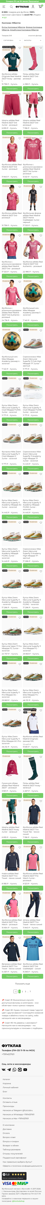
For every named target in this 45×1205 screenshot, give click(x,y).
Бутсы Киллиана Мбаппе (13, 27)
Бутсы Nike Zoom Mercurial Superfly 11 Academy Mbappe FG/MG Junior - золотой (32, 505)
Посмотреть (12, 88)
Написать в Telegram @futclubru (18, 1110)
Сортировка (8, 40)
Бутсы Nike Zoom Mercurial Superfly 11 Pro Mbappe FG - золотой (32, 647)
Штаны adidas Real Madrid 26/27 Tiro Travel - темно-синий (32, 922)
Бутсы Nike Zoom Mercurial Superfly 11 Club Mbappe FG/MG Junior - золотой (11, 408)
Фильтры (27, 40)
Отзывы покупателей (13, 1153)
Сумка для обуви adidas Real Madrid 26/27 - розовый (10, 785)
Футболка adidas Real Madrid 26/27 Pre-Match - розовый (12, 922)
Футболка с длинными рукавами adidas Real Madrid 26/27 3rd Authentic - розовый (11, 312)
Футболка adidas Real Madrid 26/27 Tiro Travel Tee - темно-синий (33, 830)
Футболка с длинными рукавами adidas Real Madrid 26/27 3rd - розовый (11, 265)
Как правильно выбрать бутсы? (17, 1162)
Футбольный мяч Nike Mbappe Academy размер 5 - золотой (32, 311)
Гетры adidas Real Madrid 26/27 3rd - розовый (31, 76)
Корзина (7, 1083)
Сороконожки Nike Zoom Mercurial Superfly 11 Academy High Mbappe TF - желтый (32, 553)
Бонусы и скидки (11, 1141)
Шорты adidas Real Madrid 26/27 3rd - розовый (31, 122)
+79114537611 (8, 1054)
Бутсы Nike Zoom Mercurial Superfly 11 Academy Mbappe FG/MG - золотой (32, 600)
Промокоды (8, 1106)
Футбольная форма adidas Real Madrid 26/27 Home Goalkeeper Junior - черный (32, 217)
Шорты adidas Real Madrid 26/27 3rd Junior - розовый (10, 122)
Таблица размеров (11, 1149)
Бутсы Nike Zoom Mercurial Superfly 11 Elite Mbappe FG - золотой (32, 693)
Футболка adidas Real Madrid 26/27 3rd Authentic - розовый (33, 264)
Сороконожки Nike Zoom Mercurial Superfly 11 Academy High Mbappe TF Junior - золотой (32, 456)
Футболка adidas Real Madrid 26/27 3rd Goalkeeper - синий (33, 966)
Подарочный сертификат (14, 1158)
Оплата (6, 1133)
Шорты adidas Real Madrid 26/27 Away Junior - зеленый (10, 829)
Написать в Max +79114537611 (16, 1118)
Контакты (7, 1098)
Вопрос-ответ (9, 1137)
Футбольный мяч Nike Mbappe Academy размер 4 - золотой (11, 360)
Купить (14, 84)
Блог (5, 1091)
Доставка (7, 1129)
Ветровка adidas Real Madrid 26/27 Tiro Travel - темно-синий (11, 966)
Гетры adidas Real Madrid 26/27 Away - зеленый (32, 785)
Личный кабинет (10, 1087)
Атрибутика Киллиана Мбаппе (24, 30)
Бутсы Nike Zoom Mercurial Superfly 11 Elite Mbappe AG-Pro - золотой (12, 739)
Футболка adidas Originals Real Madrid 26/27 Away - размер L (11, 77)
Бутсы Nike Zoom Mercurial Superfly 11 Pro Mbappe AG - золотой (11, 693)
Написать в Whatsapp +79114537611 (18, 1114)
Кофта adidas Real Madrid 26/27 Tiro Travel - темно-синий (11, 875)
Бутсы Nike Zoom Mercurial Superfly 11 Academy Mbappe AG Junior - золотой (11, 503)
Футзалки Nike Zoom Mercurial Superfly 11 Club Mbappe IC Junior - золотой (11, 455)
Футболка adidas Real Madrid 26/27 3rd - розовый (12, 215)
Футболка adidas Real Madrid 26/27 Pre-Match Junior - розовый (33, 876)
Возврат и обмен (11, 1145)
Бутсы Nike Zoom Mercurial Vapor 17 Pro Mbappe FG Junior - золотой (12, 647)
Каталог (6, 1079)
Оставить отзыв (10, 1102)
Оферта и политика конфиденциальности (22, 1166)
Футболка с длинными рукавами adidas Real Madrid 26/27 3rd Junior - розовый (32, 169)
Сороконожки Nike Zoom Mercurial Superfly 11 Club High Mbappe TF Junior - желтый (32, 361)
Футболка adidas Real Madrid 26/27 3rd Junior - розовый (12, 166)
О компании (8, 1125)
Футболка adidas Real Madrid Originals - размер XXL (33, 738)
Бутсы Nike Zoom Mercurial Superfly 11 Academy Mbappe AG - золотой (11, 600)
